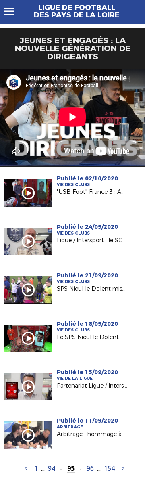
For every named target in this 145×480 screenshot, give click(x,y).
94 (51, 468)
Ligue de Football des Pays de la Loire (77, 11)
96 (90, 468)
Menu (12, 11)
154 (109, 468)
